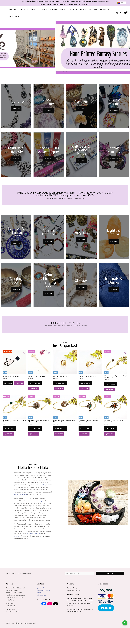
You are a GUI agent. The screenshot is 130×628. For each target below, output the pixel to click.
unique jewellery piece (42, 485)
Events (39, 593)
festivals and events (20, 494)
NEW (90, 9)
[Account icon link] (120, 12)
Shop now (16, 109)
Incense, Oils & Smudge (57, 9)
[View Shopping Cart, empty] (125, 13)
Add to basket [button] (35, 383)
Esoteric (34, 9)
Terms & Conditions (73, 590)
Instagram (29, 534)
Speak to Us (40, 588)
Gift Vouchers (41, 595)
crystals (42, 501)
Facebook (37, 534)
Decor (43, 9)
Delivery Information (43, 590)
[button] (17, 9)
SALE (95, 9)
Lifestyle (72, 9)
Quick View (19, 383)
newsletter (17, 536)
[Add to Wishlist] (24, 353)
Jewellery (12, 9)
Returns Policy (72, 588)
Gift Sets (83, 9)
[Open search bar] (117, 13)
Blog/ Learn (13, 16)
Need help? (103, 9)
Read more (8, 383)
